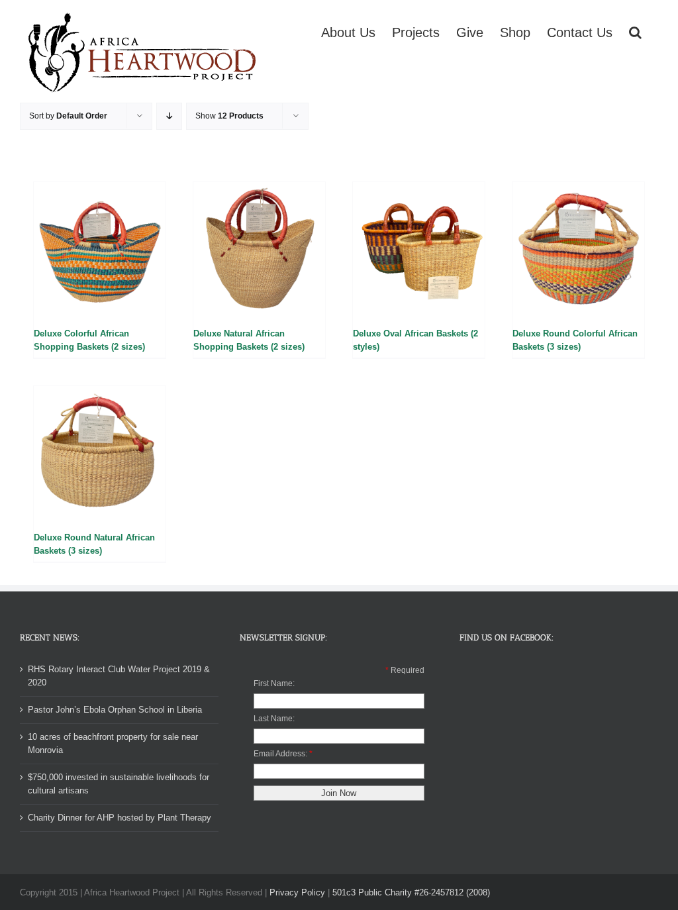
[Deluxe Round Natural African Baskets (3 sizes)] (100, 452)
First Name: (274, 683)
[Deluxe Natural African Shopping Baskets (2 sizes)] (259, 248)
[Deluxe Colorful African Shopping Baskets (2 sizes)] (100, 248)
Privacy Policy (297, 892)
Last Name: (274, 718)
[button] (635, 31)
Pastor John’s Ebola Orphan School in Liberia (115, 710)
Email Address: (280, 753)
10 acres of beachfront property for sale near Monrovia (113, 743)
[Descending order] (169, 116)
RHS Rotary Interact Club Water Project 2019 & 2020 (119, 675)
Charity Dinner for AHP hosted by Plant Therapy (119, 818)
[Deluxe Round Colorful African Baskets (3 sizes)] (578, 248)
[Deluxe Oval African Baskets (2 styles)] (419, 248)
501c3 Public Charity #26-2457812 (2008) (411, 892)
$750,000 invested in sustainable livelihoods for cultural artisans (118, 783)
